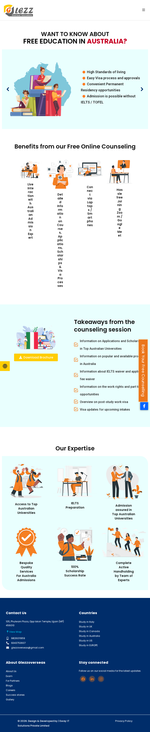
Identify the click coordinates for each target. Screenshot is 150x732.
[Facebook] (83, 679)
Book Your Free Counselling (143, 370)
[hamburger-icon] (143, 10)
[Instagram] (101, 679)
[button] (8, 89)
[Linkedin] (92, 679)
